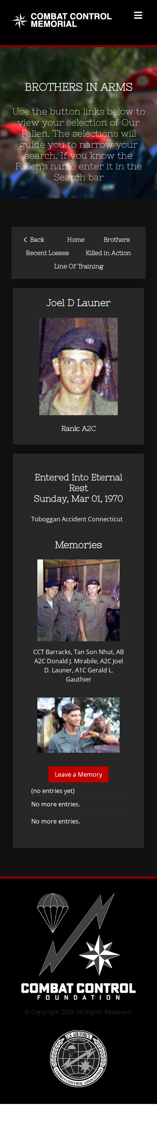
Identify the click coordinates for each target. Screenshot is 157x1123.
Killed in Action (108, 252)
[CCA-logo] (78, 1033)
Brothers (117, 239)
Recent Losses (47, 252)
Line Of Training (78, 266)
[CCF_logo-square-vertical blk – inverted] (78, 891)
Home (76, 239)
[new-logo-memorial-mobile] (63, 14)
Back (34, 239)
